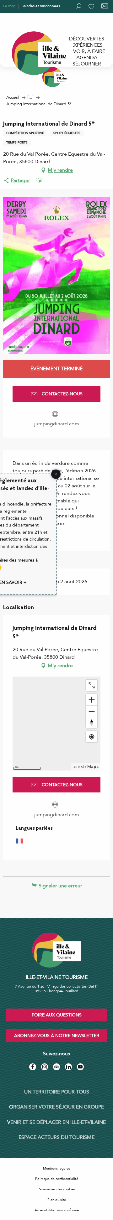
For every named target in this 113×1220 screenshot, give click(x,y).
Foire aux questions (57, 1015)
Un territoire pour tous (56, 1091)
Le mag (9, 5)
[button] (38, 180)
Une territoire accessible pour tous (32, 19)
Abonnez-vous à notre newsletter (56, 1036)
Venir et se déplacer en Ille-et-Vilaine (56, 1122)
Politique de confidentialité (56, 1178)
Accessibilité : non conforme (57, 1210)
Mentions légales (56, 1168)
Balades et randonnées (40, 5)
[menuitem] (86, 39)
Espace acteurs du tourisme (56, 1137)
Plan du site (56, 1199)
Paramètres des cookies (56, 1189)
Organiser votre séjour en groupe (56, 1106)
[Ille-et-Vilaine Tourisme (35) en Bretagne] (56, 77)
